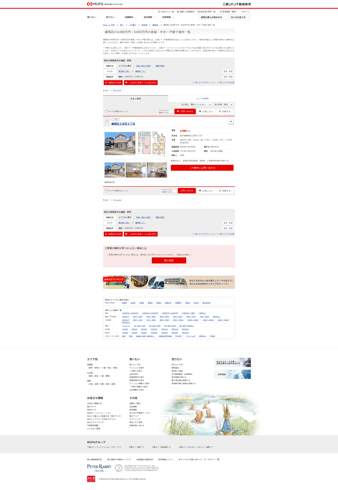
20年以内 (175, 329)
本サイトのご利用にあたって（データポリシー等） (200, 459)
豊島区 (150, 303)
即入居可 (178, 336)
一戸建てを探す (135, 371)
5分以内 (134, 333)
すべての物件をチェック (118, 111)
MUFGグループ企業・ (228, 362)
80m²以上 (216, 317)
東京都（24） (124, 71)
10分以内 (154, 333)
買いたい (91, 17)
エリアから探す (125, 66)
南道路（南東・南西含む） (145, 336)
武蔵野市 (178, 303)
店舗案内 (129, 17)
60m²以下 (125, 320)
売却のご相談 (177, 371)
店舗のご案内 (134, 403)
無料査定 (175, 367)
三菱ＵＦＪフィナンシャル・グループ (103, 447)
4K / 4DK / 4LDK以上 (186, 326)
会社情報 (148, 17)
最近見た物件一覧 (208, 11)
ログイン (245, 11)
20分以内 (175, 333)
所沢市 (196, 303)
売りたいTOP (177, 364)
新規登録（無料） (230, 11)
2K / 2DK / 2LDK (154, 326)
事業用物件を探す (136, 380)
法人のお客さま (238, 17)
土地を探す (134, 374)
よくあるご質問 (93, 428)
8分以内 (144, 333)
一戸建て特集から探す (138, 386)
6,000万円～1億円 (188, 313)
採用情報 (166, 17)
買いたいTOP (135, 364)
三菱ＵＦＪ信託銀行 (160, 447)
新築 (123, 336)
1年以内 (125, 329)
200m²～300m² (223, 320)
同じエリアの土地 (226, 82)
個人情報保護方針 (94, 459)
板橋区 (124, 303)
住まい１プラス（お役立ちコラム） (102, 419)
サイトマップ (134, 419)
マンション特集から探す (139, 383)
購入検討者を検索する (181, 380)
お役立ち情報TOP (94, 403)
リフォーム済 (190, 336)
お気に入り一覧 (167, 11)
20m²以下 (125, 317)
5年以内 (134, 329)
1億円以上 (202, 313)
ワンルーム (126, 326)
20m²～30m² (138, 317)
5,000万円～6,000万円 (170, 313)
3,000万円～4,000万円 (130, 313)
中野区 (141, 303)
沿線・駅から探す (143, 66)
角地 (130, 336)
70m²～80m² (204, 317)
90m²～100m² (178, 320)
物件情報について (165, 459)
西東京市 (168, 303)
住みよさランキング (95, 422)
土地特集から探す (136, 389)
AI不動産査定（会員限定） (183, 374)
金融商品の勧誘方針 (145, 459)
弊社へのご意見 (135, 422)
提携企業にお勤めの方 (211, 17)
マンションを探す (136, 367)
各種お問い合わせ (136, 425)
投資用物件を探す (136, 377)
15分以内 (164, 333)
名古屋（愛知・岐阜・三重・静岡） (99, 374)
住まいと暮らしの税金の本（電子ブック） (104, 416)
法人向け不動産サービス (139, 412)
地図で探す (160, 66)
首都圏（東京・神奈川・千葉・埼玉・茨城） (103, 366)
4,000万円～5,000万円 (150, 313)
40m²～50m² (164, 317)
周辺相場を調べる (179, 377)
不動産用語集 (92, 425)
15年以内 (164, 329)
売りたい (110, 17)
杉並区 (133, 303)
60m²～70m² (191, 317)
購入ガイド (91, 406)
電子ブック (134, 416)
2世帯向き (202, 336)
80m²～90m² (164, 320)
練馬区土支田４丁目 (123, 123)
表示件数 (219, 104)
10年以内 (154, 329)
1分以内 (125, 333)
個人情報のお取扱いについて (119, 459)
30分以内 (185, 333)
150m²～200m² (208, 320)
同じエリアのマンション (205, 82)
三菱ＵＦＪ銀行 (135, 447)
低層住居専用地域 (165, 336)
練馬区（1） (140, 71)
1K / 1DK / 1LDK (139, 326)
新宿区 (158, 303)
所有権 (212, 336)
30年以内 (185, 329)
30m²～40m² (151, 317)
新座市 (187, 303)
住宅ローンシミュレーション (99, 412)
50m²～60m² (178, 317)
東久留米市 (206, 303)
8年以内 (144, 329)
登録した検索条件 (187, 11)
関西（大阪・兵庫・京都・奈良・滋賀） (102, 382)
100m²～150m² (193, 320)
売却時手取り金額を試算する (184, 383)
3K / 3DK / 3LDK (170, 326)
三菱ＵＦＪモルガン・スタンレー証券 (194, 447)
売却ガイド (91, 409)
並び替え (186, 104)
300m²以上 (126, 322)
